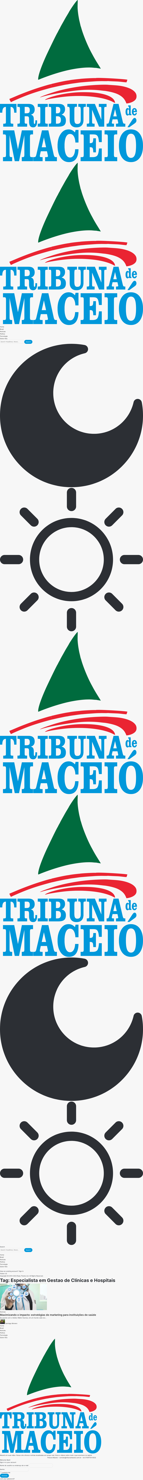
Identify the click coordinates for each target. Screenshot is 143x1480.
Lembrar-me (5, 1472)
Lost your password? (7, 1479)
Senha (2, 1469)
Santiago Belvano (11, 1323)
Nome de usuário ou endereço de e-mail (14, 1465)
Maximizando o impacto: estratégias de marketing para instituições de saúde (48, 1314)
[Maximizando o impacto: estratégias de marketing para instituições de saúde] (23, 1309)
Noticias (3, 1312)
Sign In (21, 1271)
